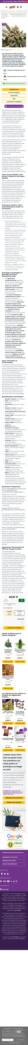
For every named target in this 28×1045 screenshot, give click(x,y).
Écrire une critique (14, 802)
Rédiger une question (14, 798)
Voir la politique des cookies (19, 1036)
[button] (12, 46)
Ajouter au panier (14, 628)
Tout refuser (20, 1039)
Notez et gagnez (6, 50)
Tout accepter (8, 1039)
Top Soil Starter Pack (10, 224)
